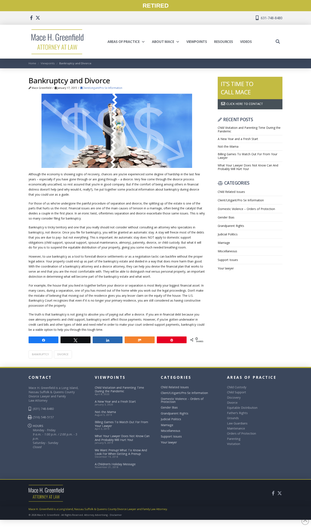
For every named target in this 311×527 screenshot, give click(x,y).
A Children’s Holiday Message (115, 464)
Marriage (224, 243)
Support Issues (228, 260)
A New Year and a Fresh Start (238, 139)
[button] (277, 41)
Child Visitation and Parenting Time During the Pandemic (249, 129)
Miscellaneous (227, 251)
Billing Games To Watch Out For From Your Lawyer (247, 156)
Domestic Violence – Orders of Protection (246, 209)
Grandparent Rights (231, 226)
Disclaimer (116, 514)
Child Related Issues (231, 192)
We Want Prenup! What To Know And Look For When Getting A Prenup (121, 452)
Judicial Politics (228, 234)
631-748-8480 (271, 18)
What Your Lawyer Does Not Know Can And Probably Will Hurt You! (248, 167)
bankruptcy (40, 354)
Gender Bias (226, 217)
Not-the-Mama (228, 146)
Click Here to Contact (244, 104)
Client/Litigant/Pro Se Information (102, 88)
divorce (63, 354)
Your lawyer (226, 268)
